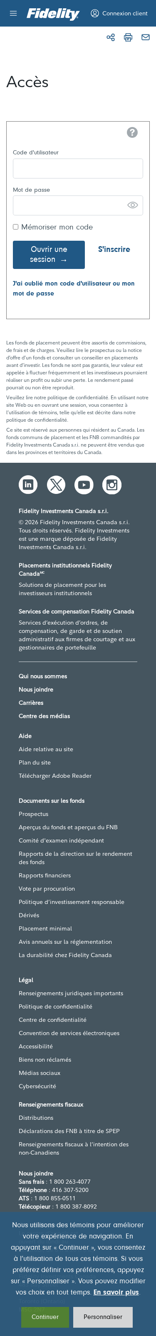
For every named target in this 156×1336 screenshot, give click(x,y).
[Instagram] (111, 484)
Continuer (45, 1317)
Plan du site (35, 762)
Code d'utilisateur (36, 153)
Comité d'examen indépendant (61, 840)
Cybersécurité (37, 1086)
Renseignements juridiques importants (71, 993)
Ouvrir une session (48, 255)
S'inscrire (114, 250)
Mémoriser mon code (57, 228)
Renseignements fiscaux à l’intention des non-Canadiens (74, 1148)
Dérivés (29, 915)
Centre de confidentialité (53, 1019)
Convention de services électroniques (69, 1033)
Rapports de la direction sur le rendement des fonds (75, 858)
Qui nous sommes (43, 676)
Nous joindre (36, 689)
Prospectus (33, 814)
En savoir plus (116, 1293)
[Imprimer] (128, 37)
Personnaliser (103, 1317)
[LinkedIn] (28, 484)
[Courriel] (145, 37)
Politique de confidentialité (55, 1006)
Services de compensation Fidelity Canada (76, 611)
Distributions (36, 1117)
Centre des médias (44, 716)
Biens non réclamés (45, 1059)
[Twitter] (56, 484)
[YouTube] (84, 484)
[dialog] (78, 1274)
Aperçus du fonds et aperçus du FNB (68, 827)
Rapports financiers (45, 875)
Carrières (31, 702)
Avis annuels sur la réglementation (65, 941)
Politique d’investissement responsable (71, 902)
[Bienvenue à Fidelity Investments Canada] (53, 14)
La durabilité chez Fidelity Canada (65, 955)
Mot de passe (31, 190)
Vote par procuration (47, 888)
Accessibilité (36, 1046)
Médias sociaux (39, 1073)
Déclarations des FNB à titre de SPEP (69, 1131)
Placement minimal (45, 928)
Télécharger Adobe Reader (55, 775)
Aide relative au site (46, 749)
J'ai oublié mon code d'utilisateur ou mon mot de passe (74, 289)
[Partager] (110, 37)
